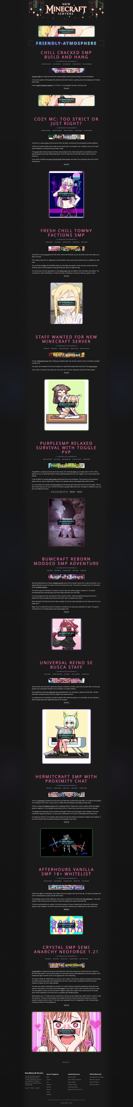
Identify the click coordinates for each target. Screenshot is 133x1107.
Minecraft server (43, 361)
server (37, 152)
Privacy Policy (64, 1102)
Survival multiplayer (87, 64)
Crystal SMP (36, 971)
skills (44, 265)
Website (72, 492)
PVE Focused (75, 570)
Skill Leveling (84, 242)
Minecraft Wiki (72, 1077)
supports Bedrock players (44, 85)
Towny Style (83, 570)
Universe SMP (36, 76)
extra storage (57, 459)
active (47, 143)
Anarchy (48, 1087)
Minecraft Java (54, 692)
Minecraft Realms (94, 1082)
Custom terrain (64, 958)
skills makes (53, 479)
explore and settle (47, 459)
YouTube (37, 1088)
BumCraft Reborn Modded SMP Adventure (66, 561)
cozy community (56, 64)
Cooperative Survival (46, 64)
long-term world (67, 570)
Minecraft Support (94, 1084)
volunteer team (85, 674)
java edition (67, 674)
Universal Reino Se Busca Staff (66, 664)
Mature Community (68, 130)
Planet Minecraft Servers (74, 1079)
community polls (57, 788)
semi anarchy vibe (83, 958)
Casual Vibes (58, 242)
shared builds (74, 788)
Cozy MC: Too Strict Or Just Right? (66, 121)
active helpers (47, 674)
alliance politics (49, 242)
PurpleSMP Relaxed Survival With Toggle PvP (66, 447)
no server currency (76, 459)
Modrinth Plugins (72, 1084)
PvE (40, 596)
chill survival (49, 788)
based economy (49, 806)
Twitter (32, 1088)
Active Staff (49, 570)
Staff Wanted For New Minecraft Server (66, 339)
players (62, 988)
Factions (48, 1089)
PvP (47, 1082)
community (41, 800)
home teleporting (66, 64)
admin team (46, 348)
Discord (66, 88)
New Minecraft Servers (34, 1073)
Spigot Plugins (72, 1082)
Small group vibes (76, 64)
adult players (48, 958)
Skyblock (48, 1084)
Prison (48, 1092)
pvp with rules (76, 242)
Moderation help (74, 348)
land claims (56, 484)
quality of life (77, 881)
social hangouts (85, 881)
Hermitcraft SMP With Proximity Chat (66, 778)
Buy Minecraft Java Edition (97, 1077)
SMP (40, 893)
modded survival (58, 583)
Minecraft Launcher (95, 1079)
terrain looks (64, 271)
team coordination (75, 674)
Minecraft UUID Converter (75, 1089)
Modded (48, 1094)
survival (46, 254)
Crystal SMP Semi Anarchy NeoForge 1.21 (66, 949)
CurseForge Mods (73, 1087)
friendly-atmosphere (57, 130)
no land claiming (78, 130)
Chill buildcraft (57, 570)
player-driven (66, 788)
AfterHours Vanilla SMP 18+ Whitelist (66, 871)
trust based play (88, 130)
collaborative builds (45, 130)
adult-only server (48, 881)
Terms (70, 1102)
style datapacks (88, 899)
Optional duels (86, 459)
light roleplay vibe (66, 459)
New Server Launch (84, 348)
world (59, 975)
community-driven (67, 881)
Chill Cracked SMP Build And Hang (66, 54)
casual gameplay (58, 881)
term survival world (55, 159)
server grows (93, 366)
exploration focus (67, 242)
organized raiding (73, 958)
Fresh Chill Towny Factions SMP (66, 232)
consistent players (41, 587)
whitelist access (83, 788)
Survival (48, 1079)
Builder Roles (54, 348)
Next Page (66, 1062)
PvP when (73, 472)
